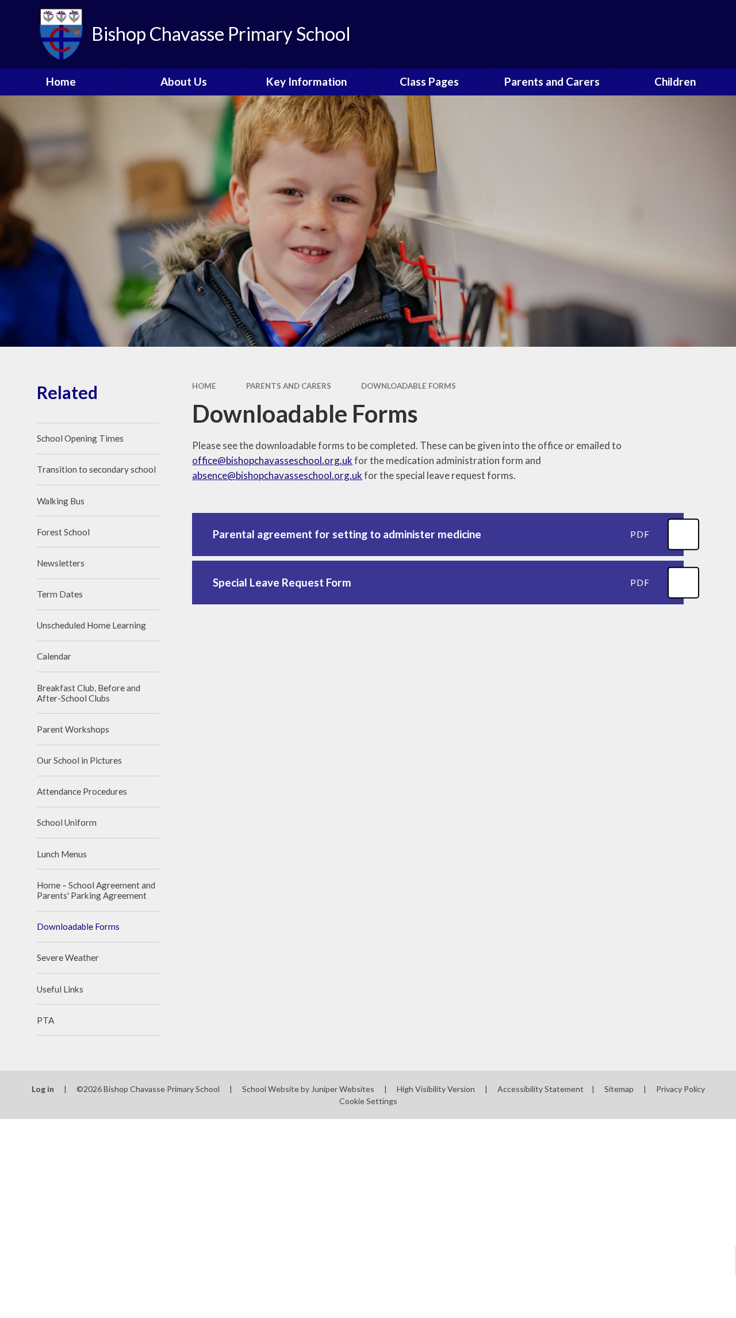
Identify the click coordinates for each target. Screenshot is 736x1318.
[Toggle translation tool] (679, 34)
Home (204, 385)
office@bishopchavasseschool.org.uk (272, 460)
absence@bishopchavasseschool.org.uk (277, 475)
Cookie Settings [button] (368, 1101)
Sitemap (619, 1089)
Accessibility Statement (540, 1089)
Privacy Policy (680, 1089)
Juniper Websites (342, 1089)
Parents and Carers (288, 385)
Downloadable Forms (408, 385)
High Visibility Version (436, 1089)
